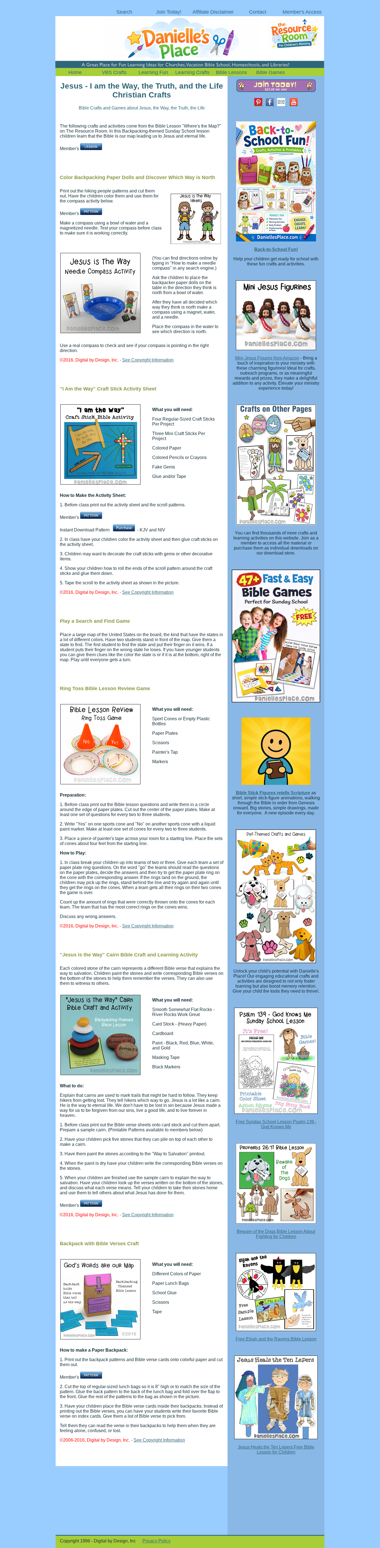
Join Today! (168, 12)
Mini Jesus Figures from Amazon (267, 358)
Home (75, 72)
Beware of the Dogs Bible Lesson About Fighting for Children (276, 1234)
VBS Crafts (114, 72)
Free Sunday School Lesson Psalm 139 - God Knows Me (276, 1124)
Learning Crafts (192, 72)
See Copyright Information (148, 360)
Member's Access (302, 12)
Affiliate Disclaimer (213, 12)
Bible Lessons (231, 72)
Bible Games (270, 72)
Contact (257, 12)
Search (124, 12)
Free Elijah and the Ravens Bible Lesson (276, 1339)
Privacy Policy (156, 1541)
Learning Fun (153, 72)
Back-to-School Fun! (276, 249)
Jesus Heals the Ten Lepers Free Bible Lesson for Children (276, 1449)
